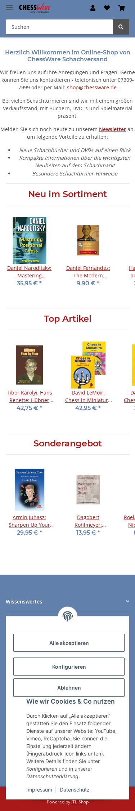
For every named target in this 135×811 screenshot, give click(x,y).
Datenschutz (75, 790)
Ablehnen (69, 688)
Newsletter (112, 129)
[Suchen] (121, 27)
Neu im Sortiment (67, 194)
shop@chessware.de (92, 87)
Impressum (39, 790)
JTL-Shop (80, 802)
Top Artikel (67, 319)
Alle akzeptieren (69, 643)
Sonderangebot (67, 443)
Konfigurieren (69, 667)
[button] (93, 8)
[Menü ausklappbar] (9, 4)
